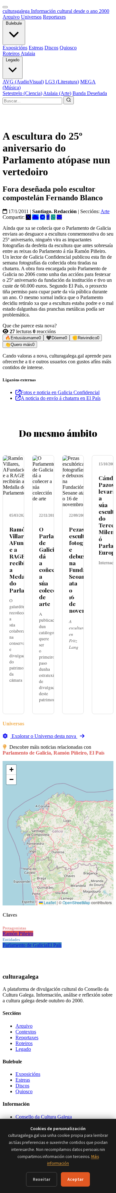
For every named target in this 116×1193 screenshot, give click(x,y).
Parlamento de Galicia (25, 945)
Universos (31, 17)
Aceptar (75, 1179)
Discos (51, 47)
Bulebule (14, 23)
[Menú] (5, 7)
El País (54, 945)
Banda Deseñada (89, 93)
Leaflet (49, 902)
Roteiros (11, 53)
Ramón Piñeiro (18, 933)
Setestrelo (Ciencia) (22, 93)
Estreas (36, 47)
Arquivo (11, 17)
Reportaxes (54, 17)
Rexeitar (41, 1179)
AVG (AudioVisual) (23, 81)
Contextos (25, 1031)
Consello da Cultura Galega (43, 1117)
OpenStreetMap (76, 902)
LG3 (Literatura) (62, 81)
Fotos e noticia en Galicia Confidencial (60, 392)
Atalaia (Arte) (57, 93)
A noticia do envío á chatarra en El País (61, 398)
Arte (105, 211)
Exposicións (15, 47)
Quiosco (68, 47)
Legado (12, 59)
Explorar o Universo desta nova (43, 736)
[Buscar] (68, 100)
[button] (11, 770)
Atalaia (28, 53)
